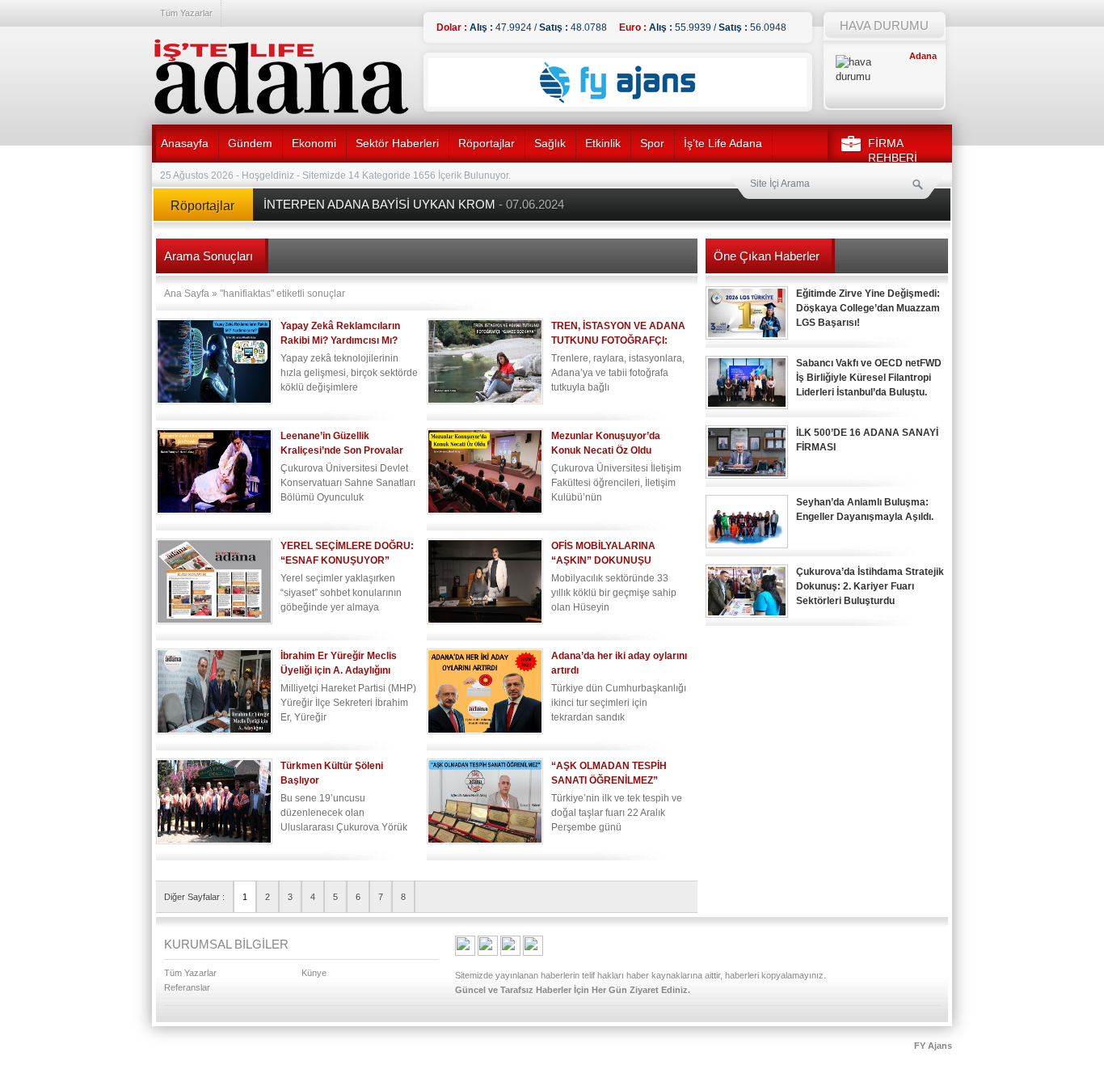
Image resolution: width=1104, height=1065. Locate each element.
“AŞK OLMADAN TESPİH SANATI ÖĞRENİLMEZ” (609, 773)
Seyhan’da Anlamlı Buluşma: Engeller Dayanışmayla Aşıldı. (864, 509)
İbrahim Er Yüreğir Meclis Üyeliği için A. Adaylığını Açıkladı (338, 663)
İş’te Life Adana (723, 143)
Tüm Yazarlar (186, 13)
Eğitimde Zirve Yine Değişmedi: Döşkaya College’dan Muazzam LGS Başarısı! (868, 308)
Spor (652, 143)
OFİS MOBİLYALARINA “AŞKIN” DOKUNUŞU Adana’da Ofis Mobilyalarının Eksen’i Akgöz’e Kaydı (616, 553)
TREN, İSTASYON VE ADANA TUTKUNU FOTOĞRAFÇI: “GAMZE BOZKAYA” (618, 333)
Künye (314, 973)
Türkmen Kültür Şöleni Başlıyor (331, 773)
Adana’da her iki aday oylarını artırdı (619, 663)
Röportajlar (486, 143)
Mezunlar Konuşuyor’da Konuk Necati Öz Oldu (605, 443)
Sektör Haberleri (397, 143)
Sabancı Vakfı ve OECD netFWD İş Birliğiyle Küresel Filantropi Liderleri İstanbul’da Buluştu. (869, 377)
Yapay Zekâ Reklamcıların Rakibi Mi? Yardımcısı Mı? (340, 333)
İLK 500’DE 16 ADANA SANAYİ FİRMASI (867, 440)
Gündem (250, 143)
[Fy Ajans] (617, 103)
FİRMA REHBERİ (892, 150)
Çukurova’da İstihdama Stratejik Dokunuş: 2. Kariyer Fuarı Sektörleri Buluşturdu (870, 586)
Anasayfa (185, 143)
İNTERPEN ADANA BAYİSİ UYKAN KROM (413, 204)
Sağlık (550, 143)
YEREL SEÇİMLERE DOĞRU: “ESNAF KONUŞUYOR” (347, 553)
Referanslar (187, 987)
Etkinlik (603, 143)
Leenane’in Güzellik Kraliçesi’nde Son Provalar (341, 443)
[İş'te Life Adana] (281, 77)
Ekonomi (314, 143)
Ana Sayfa (186, 293)
